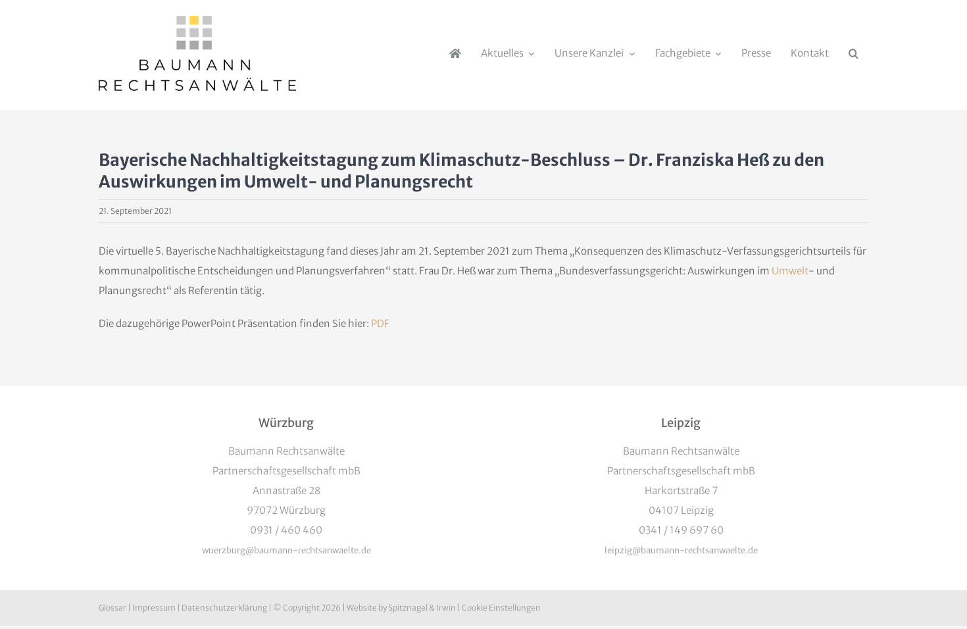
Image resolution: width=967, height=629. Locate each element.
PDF (380, 323)
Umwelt (790, 270)
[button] (853, 53)
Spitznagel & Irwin (422, 608)
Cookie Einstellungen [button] (501, 608)
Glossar (112, 608)
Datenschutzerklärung (224, 608)
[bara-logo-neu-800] (197, 20)
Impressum (154, 608)
